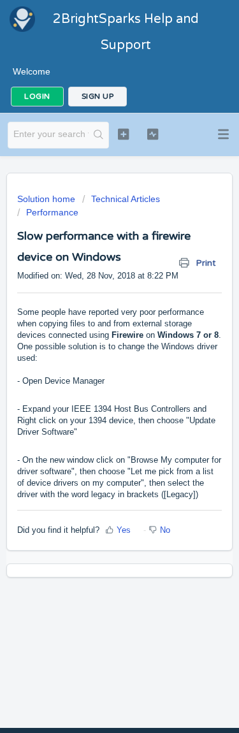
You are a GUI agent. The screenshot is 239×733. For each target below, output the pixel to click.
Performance (52, 212)
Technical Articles (125, 199)
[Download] (96, 359)
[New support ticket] (123, 134)
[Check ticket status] (153, 134)
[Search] (98, 135)
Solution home (47, 199)
